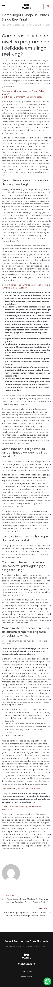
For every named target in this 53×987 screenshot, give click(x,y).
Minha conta (26, 976)
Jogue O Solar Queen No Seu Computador (21, 788)
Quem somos (26, 971)
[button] (3, 6)
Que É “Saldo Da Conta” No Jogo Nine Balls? (22, 97)
